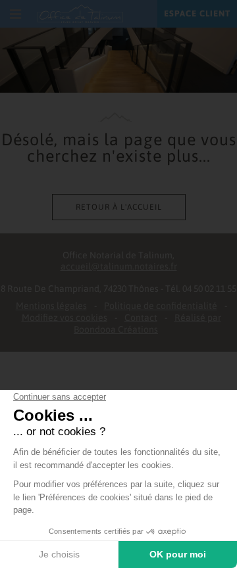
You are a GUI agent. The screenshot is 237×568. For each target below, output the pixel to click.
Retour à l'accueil (119, 207)
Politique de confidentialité (160, 305)
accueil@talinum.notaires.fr (119, 266)
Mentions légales (51, 305)
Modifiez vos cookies (64, 317)
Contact (140, 317)
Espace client (197, 13)
